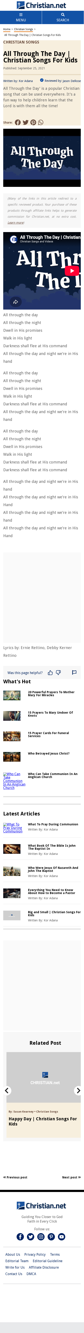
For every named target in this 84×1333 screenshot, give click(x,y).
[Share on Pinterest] (33, 122)
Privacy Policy (35, 1254)
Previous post (16, 1177)
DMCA (31, 1274)
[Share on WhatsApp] (41, 122)
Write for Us (15, 1267)
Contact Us (13, 1274)
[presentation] (6, 1091)
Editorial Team (16, 1261)
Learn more (15, 222)
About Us (12, 1254)
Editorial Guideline (47, 1261)
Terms (55, 1254)
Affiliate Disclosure (44, 1267)
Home (6, 29)
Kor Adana (26, 81)
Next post (70, 1177)
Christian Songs (23, 29)
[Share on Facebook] (18, 122)
